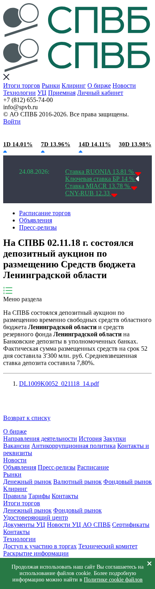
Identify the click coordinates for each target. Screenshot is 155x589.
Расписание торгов (45, 213)
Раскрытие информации (36, 553)
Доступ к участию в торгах (40, 546)
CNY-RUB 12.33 (88, 193)
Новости (124, 85)
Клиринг (74, 85)
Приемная (62, 92)
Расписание (93, 467)
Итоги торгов (21, 85)
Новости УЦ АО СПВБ (78, 524)
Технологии (19, 92)
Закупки (114, 438)
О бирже (99, 85)
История (90, 438)
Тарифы (39, 496)
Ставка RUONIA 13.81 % (100, 171)
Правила (15, 496)
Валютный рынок (77, 481)
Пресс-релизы (38, 227)
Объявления (35, 220)
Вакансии (16, 445)
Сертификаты (130, 524)
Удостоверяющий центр (35, 517)
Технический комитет (108, 546)
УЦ (41, 92)
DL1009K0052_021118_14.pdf (59, 383)
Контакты (65, 496)
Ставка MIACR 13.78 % (98, 186)
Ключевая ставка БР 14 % (100, 178)
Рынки (51, 85)
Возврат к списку (26, 417)
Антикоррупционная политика (73, 445)
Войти (12, 121)
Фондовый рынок (127, 481)
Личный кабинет (100, 92)
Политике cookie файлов (113, 580)
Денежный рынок (27, 481)
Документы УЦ (24, 524)
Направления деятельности (40, 438)
